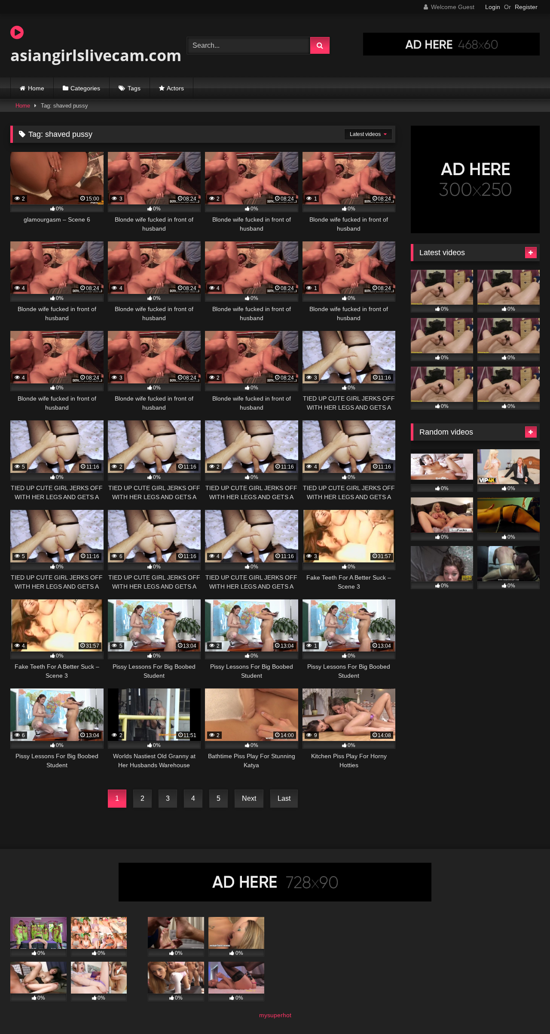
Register (526, 6)
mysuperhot (275, 1015)
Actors (175, 88)
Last (284, 798)
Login (492, 6)
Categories (85, 88)
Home (36, 88)
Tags (134, 88)
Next (249, 798)
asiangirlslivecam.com (95, 55)
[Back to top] (523, 1008)
